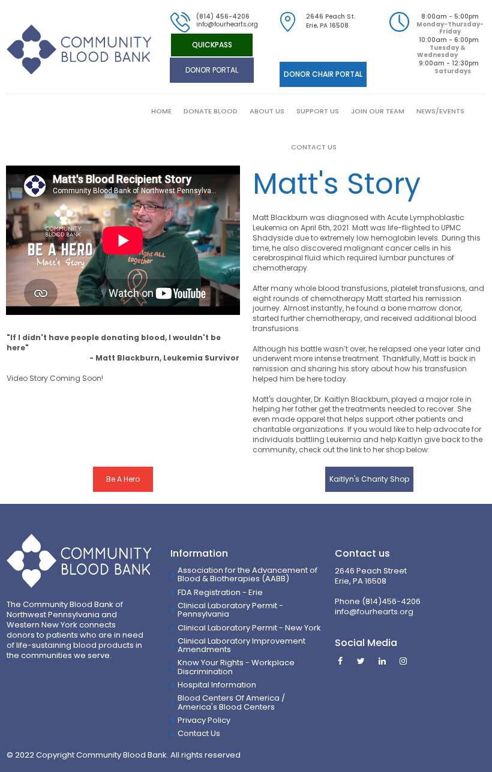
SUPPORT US (317, 111)
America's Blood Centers (226, 707)
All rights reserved (205, 755)
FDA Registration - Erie (220, 592)
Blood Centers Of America (229, 698)
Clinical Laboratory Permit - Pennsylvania (230, 610)
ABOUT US (267, 111)
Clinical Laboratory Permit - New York (249, 627)
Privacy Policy (204, 720)
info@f (347, 611)
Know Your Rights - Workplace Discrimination (236, 667)
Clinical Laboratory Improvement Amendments (241, 645)
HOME (161, 111)
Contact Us (199, 733)
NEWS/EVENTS (440, 111)
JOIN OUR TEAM (377, 111)
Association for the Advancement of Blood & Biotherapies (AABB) (247, 574)
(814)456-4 (384, 601)
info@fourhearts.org (227, 24)
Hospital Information (217, 684)
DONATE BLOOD (211, 111)
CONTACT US (314, 147)
